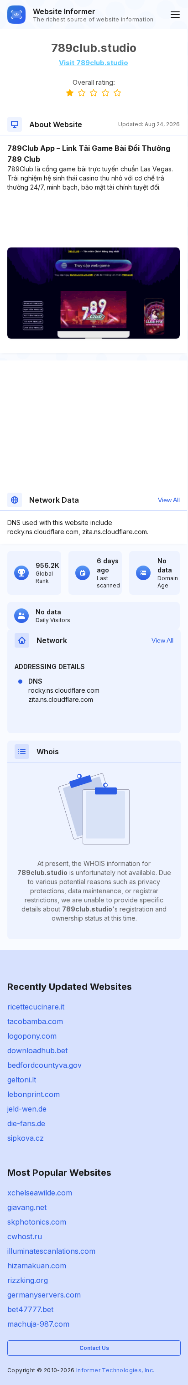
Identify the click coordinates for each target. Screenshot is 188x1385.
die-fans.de (26, 1123)
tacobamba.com (35, 1021)
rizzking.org (27, 1280)
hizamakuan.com (36, 1265)
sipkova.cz (25, 1138)
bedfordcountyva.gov (44, 1065)
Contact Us (94, 1347)
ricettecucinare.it (35, 1006)
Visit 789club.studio (93, 62)
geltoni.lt (21, 1079)
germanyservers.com (44, 1294)
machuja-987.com (38, 1323)
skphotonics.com (36, 1221)
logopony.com (32, 1035)
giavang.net (27, 1207)
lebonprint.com (33, 1094)
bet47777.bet (30, 1309)
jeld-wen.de (27, 1108)
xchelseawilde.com (39, 1192)
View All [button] (169, 500)
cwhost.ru (24, 1236)
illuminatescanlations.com (51, 1251)
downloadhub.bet (37, 1050)
